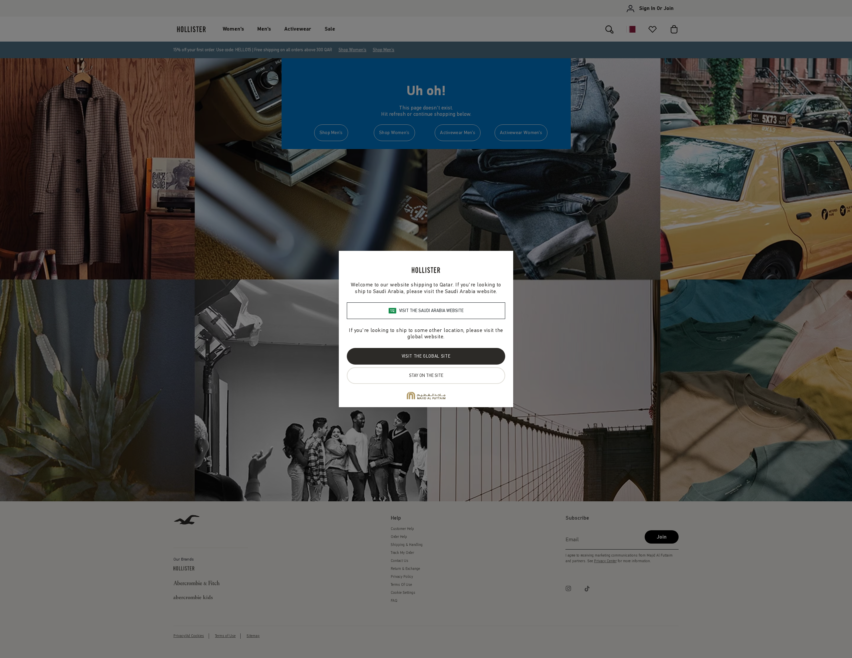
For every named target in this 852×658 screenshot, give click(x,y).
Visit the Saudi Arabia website (431, 310)
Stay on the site (426, 375)
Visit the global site (426, 356)
